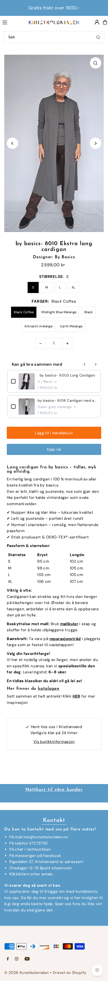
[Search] (98, 37)
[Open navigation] (13, 22)
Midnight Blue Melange (58, 312)
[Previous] (12, 143)
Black (88, 312)
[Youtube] (27, 959)
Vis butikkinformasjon (54, 741)
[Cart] (105, 22)
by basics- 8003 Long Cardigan (67, 375)
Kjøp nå (54, 449)
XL (74, 287)
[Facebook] (8, 959)
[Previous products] (84, 364)
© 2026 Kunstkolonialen (27, 972)
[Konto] (97, 22)
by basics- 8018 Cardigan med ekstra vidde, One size (67, 400)
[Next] (95, 143)
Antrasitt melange (38, 326)
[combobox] (54, 37)
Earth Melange (71, 326)
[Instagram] (16, 959)
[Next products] (95, 364)
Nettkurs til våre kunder (54, 790)
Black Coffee (24, 312)
